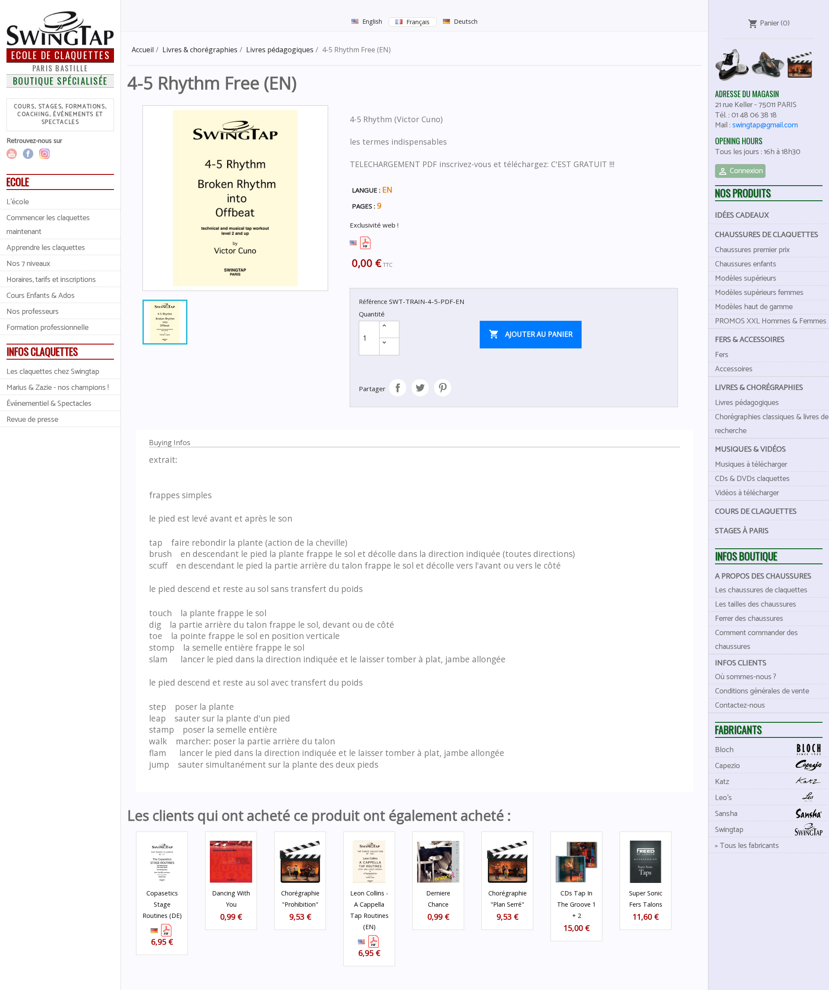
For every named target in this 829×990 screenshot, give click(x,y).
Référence (373, 301)
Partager (397, 387)
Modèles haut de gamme (754, 306)
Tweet (420, 387)
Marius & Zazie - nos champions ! (57, 387)
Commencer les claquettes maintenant (48, 225)
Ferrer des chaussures (749, 618)
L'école (17, 202)
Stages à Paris (742, 531)
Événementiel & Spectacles (49, 403)
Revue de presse (32, 419)
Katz (722, 781)
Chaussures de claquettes (766, 234)
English (372, 21)
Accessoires (734, 369)
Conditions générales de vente (762, 691)
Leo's (723, 797)
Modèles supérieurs (745, 278)
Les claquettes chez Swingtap (52, 371)
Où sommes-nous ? (745, 677)
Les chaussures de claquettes (761, 590)
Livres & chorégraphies (759, 387)
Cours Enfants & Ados (40, 295)
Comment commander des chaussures (756, 639)
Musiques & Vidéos (750, 449)
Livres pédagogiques (747, 402)
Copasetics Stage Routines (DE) (162, 904)
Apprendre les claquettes (45, 247)
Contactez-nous (740, 705)
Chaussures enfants (745, 264)
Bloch (724, 749)
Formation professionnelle (47, 327)
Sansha (726, 813)
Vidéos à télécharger (747, 493)
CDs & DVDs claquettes (752, 478)
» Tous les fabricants (747, 845)
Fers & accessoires (750, 339)
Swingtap (729, 829)
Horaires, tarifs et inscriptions (51, 279)
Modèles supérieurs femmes (759, 292)
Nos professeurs (32, 311)
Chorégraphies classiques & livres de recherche (772, 424)
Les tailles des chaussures (755, 604)
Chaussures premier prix (752, 250)
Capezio (727, 765)
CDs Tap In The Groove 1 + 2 (576, 904)
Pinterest (442, 387)
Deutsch (466, 21)
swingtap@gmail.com (765, 125)
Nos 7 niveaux (28, 263)
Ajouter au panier (531, 334)
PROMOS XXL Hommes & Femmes (770, 321)
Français (418, 22)
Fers (721, 354)
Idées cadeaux (742, 215)
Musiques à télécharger (751, 464)
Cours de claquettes (756, 511)
